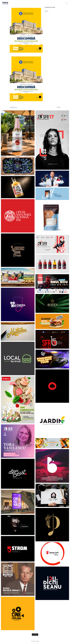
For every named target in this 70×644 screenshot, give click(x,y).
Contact (66, 3)
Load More (35, 634)
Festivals (46, 11)
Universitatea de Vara (13, 107)
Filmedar (58, 107)
